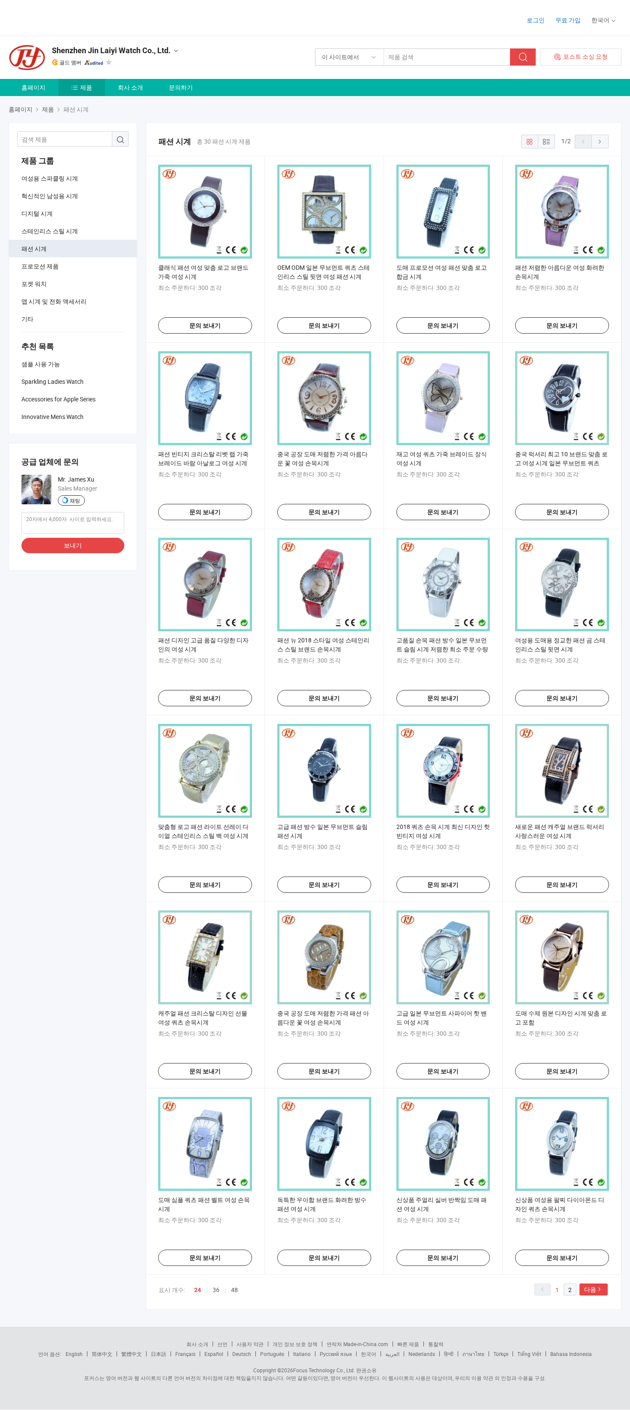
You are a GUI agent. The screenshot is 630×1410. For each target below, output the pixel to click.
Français (185, 1353)
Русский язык (336, 1353)
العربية (392, 1353)
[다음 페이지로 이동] (600, 141)
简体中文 (102, 1353)
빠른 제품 (408, 1344)
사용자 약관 (250, 1344)
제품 (86, 87)
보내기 (73, 545)
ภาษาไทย (473, 1353)
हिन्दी (448, 1353)
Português (272, 1353)
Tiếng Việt (529, 1353)
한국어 (368, 1353)
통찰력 (436, 1344)
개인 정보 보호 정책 (295, 1344)
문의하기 (181, 87)
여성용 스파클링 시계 (49, 178)
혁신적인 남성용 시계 (49, 196)
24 (197, 1289)
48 (234, 1290)
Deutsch (241, 1353)
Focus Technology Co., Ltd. (324, 1370)
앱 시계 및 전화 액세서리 (54, 301)
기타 (27, 319)
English (74, 1353)
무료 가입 (568, 20)
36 (216, 1290)
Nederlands (421, 1353)
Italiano (302, 1353)
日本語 (158, 1353)
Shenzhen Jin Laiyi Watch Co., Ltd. (111, 50)
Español (213, 1353)
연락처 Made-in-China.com (357, 1344)
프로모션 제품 (40, 266)
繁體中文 (131, 1353)
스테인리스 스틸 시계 (49, 231)
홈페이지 (33, 87)
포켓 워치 (34, 284)
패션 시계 (34, 248)
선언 (222, 1344)
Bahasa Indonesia (571, 1353)
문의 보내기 (205, 325)
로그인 (536, 20)
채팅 (75, 500)
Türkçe (500, 1353)
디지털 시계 (37, 213)
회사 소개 (130, 87)
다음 (590, 1289)
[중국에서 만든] (64, 17)
